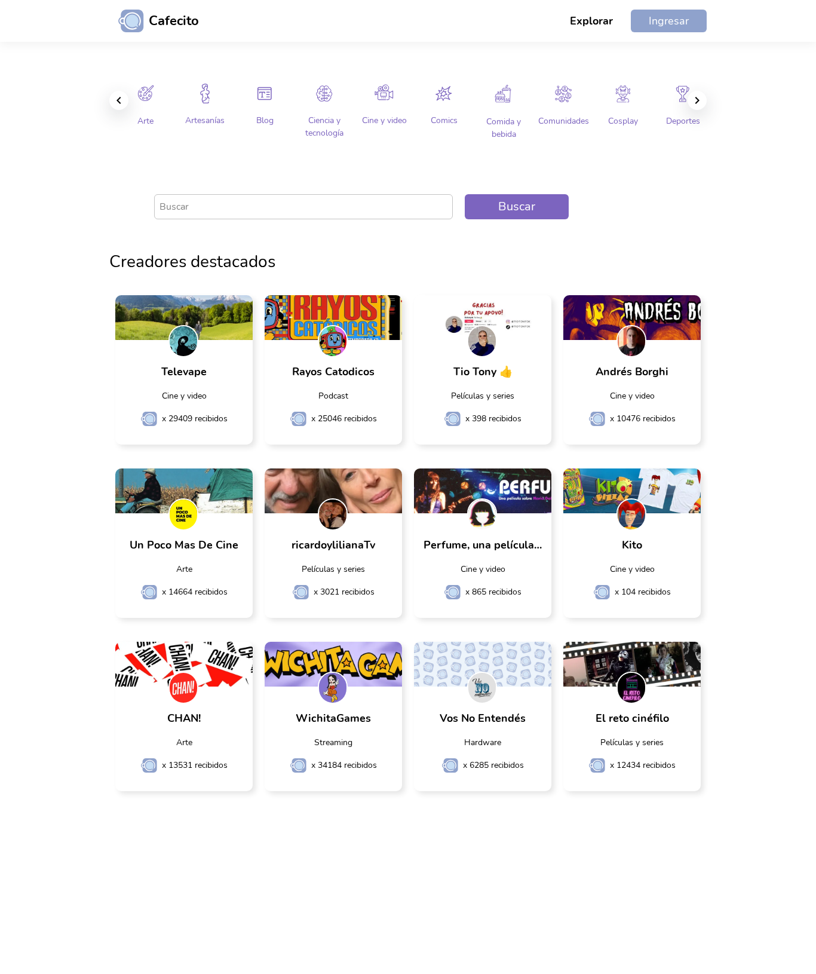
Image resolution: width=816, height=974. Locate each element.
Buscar (516, 206)
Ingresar (669, 21)
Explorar (591, 21)
